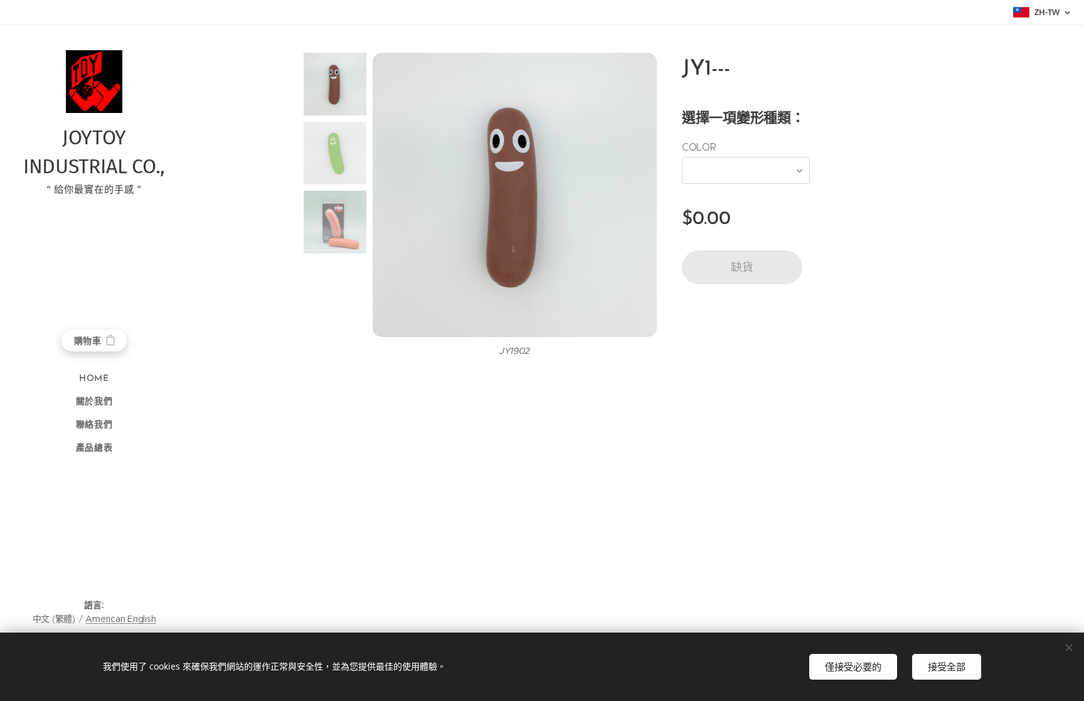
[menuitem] (94, 379)
